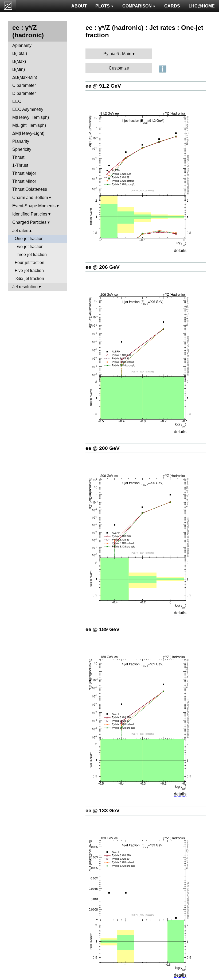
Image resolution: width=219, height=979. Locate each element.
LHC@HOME (202, 6)
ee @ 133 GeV (102, 810)
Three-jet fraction (31, 254)
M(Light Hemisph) (29, 125)
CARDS (172, 6)
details (180, 250)
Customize (119, 68)
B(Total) (19, 53)
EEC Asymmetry (27, 109)
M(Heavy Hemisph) (30, 117)
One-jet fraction (29, 238)
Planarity (20, 141)
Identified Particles (29, 214)
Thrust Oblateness (29, 189)
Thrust (18, 157)
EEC (16, 101)
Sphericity (21, 149)
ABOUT (79, 6)
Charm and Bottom (30, 197)
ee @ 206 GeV (102, 267)
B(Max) (19, 61)
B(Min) (18, 69)
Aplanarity (22, 45)
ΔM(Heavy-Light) (28, 133)
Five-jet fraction (29, 270)
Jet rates (20, 230)
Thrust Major (24, 173)
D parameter (24, 93)
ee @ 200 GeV (102, 448)
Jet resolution (25, 287)
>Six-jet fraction (29, 278)
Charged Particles (29, 222)
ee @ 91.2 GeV (103, 86)
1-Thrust (20, 165)
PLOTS (102, 6)
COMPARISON (137, 6)
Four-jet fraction (29, 262)
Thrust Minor (24, 181)
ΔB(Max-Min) (24, 77)
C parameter (24, 85)
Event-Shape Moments (34, 206)
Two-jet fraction (29, 246)
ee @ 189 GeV (102, 629)
